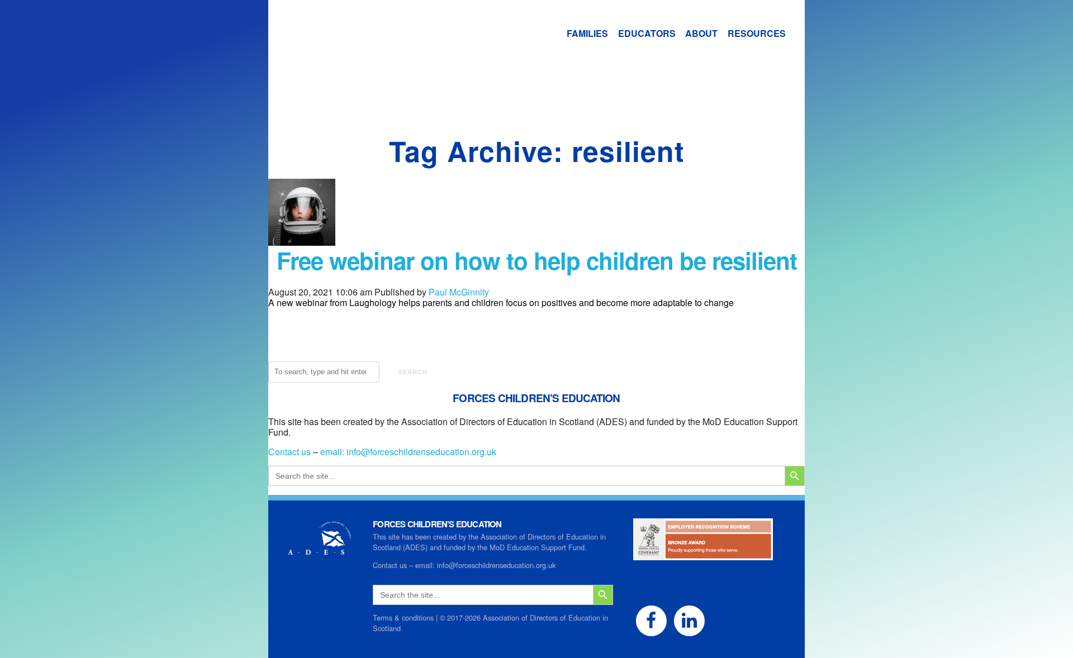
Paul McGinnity (459, 291)
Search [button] (413, 372)
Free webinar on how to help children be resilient (537, 260)
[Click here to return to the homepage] (366, 46)
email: (333, 451)
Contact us (289, 451)
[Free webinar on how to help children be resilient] (301, 240)
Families (587, 33)
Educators (647, 33)
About (701, 33)
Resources (757, 33)
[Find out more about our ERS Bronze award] (703, 555)
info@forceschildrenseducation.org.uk (421, 451)
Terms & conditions (403, 617)
